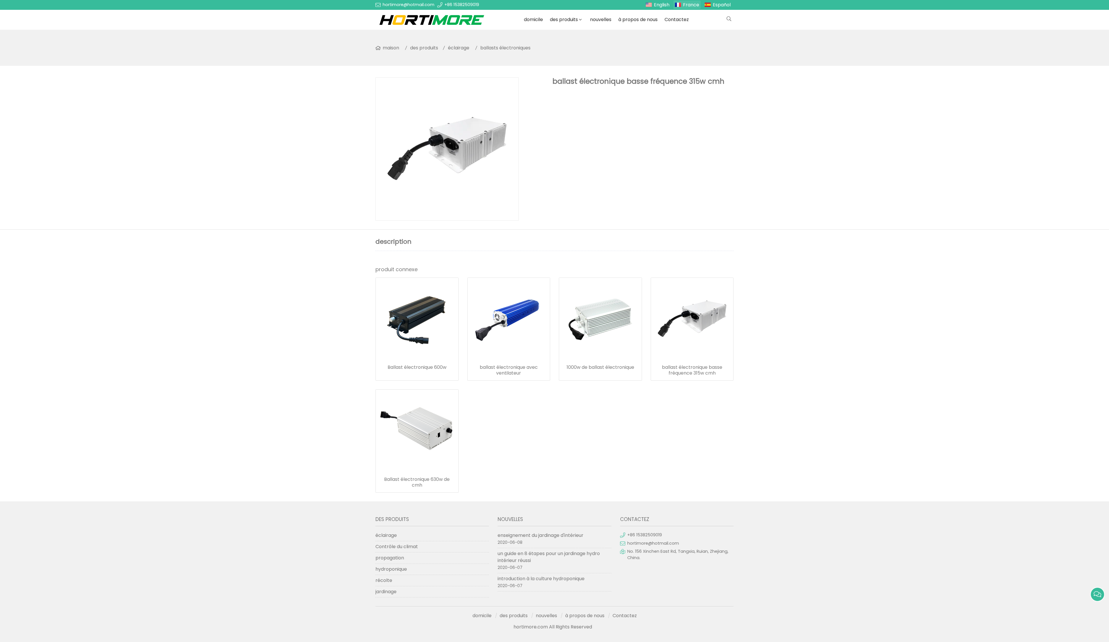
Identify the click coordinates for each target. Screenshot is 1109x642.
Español (722, 4)
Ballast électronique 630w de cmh (417, 482)
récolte (383, 580)
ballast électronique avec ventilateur (509, 370)
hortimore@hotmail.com (408, 5)
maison (391, 47)
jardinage (386, 591)
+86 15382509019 (461, 5)
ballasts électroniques (505, 47)
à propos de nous (638, 19)
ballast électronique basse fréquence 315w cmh (692, 370)
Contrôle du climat (396, 546)
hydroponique (391, 569)
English (661, 4)
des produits (564, 19)
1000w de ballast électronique (600, 367)
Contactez (677, 19)
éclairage (458, 47)
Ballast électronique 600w (417, 367)
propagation (389, 557)
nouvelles (600, 19)
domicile (533, 19)
